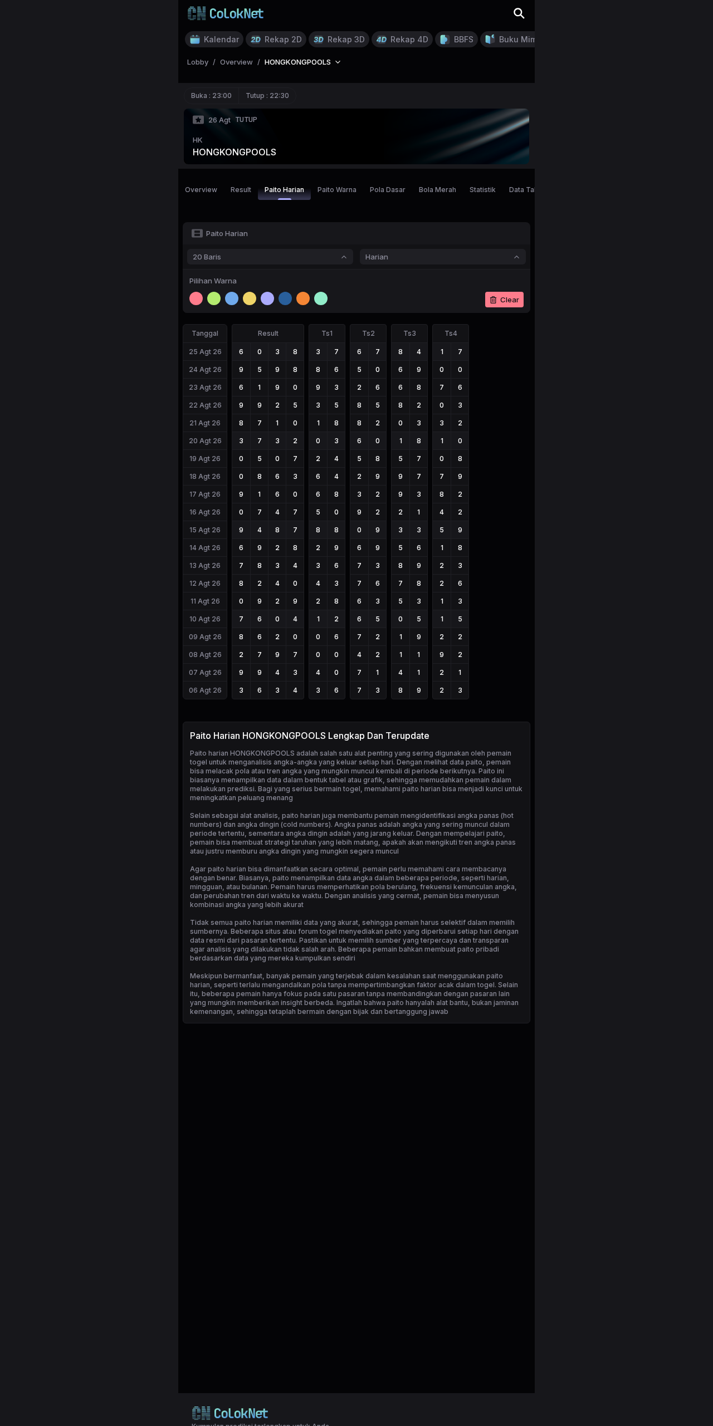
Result (241, 189)
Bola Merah (437, 189)
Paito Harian (284, 189)
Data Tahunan (531, 189)
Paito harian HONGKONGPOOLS (242, 753)
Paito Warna (337, 189)
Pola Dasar (388, 189)
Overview (201, 189)
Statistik (483, 189)
